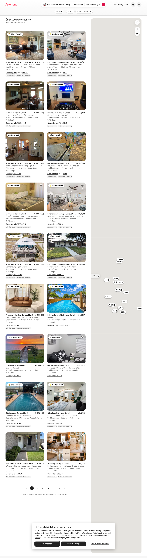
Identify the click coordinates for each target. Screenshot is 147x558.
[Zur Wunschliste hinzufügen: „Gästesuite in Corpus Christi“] (82, 84)
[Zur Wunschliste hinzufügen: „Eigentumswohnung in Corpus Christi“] (82, 185)
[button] (11, 73)
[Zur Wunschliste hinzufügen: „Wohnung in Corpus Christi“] (82, 435)
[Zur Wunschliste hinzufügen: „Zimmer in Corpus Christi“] (41, 84)
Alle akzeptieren (47, 544)
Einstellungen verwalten (100, 544)
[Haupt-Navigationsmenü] (139, 4)
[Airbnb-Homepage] (11, 4)
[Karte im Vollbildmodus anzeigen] (137, 22)
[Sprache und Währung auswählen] (133, 4)
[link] (26, 488)
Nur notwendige (73, 544)
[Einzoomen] (137, 29)
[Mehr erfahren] (24, 22)
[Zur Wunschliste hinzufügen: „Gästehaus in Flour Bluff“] (41, 337)
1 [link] (31, 488)
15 (59, 488)
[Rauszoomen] (137, 33)
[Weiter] (64, 488)
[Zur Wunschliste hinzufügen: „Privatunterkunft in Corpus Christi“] (41, 34)
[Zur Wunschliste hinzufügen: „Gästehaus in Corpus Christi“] (82, 135)
